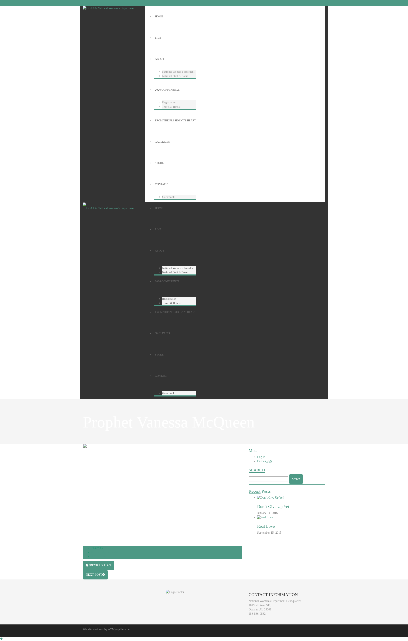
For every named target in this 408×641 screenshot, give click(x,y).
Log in (261, 456)
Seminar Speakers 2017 (105, 552)
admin (107, 548)
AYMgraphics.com (119, 629)
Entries (264, 461)
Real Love (266, 526)
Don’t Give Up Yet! (274, 506)
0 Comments (98, 556)
